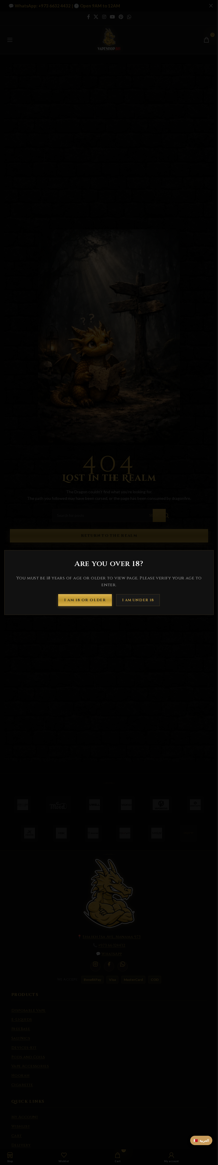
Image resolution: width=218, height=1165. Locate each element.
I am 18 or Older (85, 599)
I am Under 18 (138, 599)
